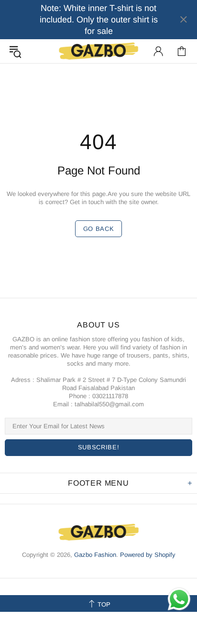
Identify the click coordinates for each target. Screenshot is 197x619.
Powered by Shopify (147, 554)
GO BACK (98, 228)
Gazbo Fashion (98, 51)
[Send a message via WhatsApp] (179, 599)
